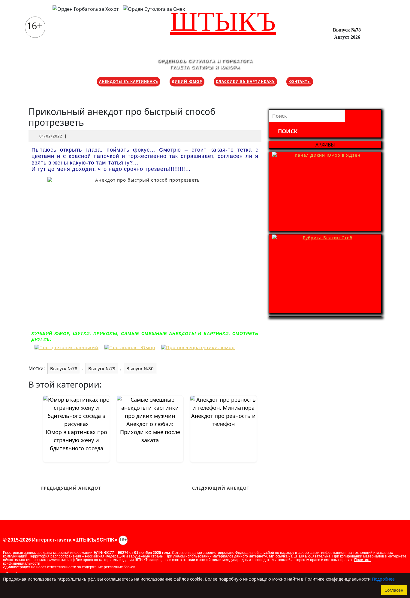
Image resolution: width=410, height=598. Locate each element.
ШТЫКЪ (223, 21)
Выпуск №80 (140, 368)
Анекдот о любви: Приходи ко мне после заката (150, 432)
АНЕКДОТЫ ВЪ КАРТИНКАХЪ (128, 81)
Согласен (393, 590)
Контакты (299, 81)
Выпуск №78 (347, 29)
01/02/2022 (50, 136)
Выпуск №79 (102, 368)
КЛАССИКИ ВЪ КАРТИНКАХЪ (245, 81)
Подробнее (383, 579)
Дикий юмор (187, 81)
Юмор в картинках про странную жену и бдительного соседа (76, 440)
